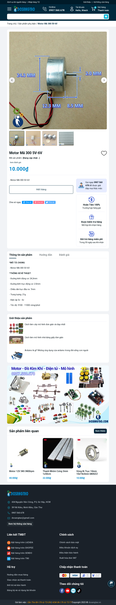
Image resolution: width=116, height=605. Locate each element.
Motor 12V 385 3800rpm (21, 471)
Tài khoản (82, 9)
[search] (106, 16)
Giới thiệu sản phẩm (20, 318)
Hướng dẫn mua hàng (17, 575)
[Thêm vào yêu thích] (104, 153)
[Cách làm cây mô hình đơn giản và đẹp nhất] (16, 328)
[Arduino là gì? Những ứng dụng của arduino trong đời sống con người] (16, 354)
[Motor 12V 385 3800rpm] (24, 453)
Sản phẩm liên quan (24, 431)
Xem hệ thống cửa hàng (20, 524)
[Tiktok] (78, 590)
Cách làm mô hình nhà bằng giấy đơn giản (44, 337)
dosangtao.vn (95, 602)
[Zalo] (73, 590)
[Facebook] (62, 590)
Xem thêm (100, 431)
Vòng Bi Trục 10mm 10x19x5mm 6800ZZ (87, 472)
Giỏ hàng (102, 9)
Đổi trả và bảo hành (16, 585)
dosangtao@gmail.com (23, 518)
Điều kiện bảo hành (68, 553)
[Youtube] (68, 590)
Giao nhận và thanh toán (19, 580)
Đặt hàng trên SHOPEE (22, 548)
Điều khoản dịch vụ (68, 547)
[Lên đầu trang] (111, 591)
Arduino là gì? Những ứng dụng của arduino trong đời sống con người (56, 350)
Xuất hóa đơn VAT (68, 558)
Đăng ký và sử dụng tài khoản (21, 590)
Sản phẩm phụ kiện (27, 24)
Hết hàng (41, 189)
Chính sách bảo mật (69, 542)
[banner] (58, 394)
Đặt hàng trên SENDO (21, 553)
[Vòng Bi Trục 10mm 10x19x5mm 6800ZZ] (91, 453)
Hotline (57, 9)
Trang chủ (11, 24)
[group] (58, 80)
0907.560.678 (18, 513)
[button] (104, 80)
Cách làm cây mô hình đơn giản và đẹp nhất (45, 324)
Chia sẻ (28, 202)
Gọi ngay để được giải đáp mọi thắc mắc (93, 185)
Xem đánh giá (15, 162)
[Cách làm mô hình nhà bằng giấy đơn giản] (16, 341)
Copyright (76, 602)
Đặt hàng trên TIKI (20, 558)
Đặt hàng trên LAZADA (22, 542)
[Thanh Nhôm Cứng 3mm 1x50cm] (58, 453)
